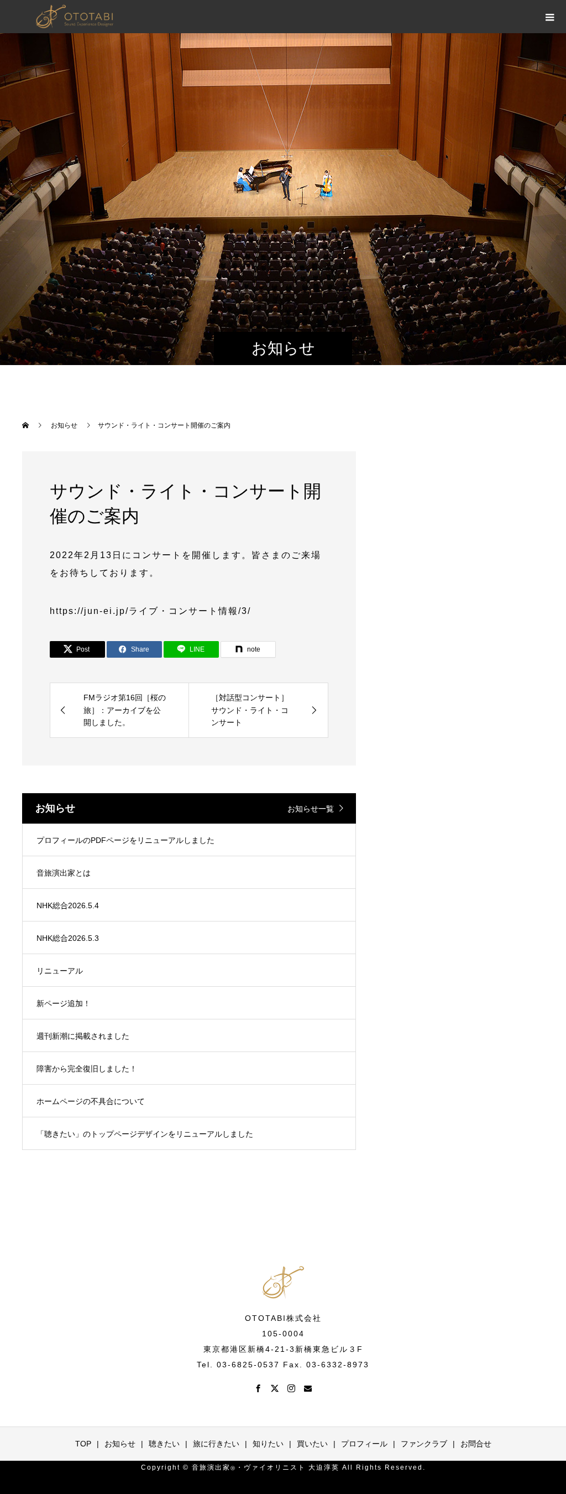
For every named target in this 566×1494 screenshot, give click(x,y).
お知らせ (119, 1443)
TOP (83, 1443)
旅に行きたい (216, 1443)
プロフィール (364, 1443)
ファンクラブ (424, 1443)
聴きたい (164, 1443)
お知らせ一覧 (310, 808)
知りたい (268, 1443)
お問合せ (475, 1443)
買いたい (312, 1443)
